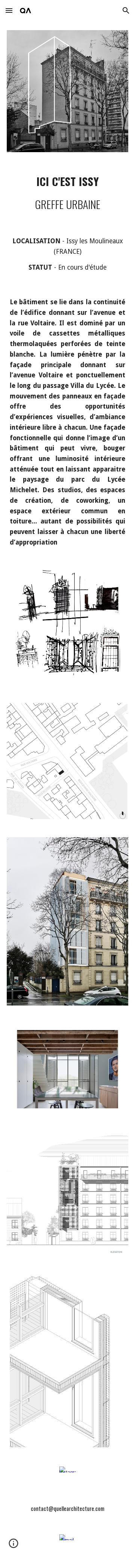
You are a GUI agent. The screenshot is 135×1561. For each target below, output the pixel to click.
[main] (67, 192)
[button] (9, 10)
